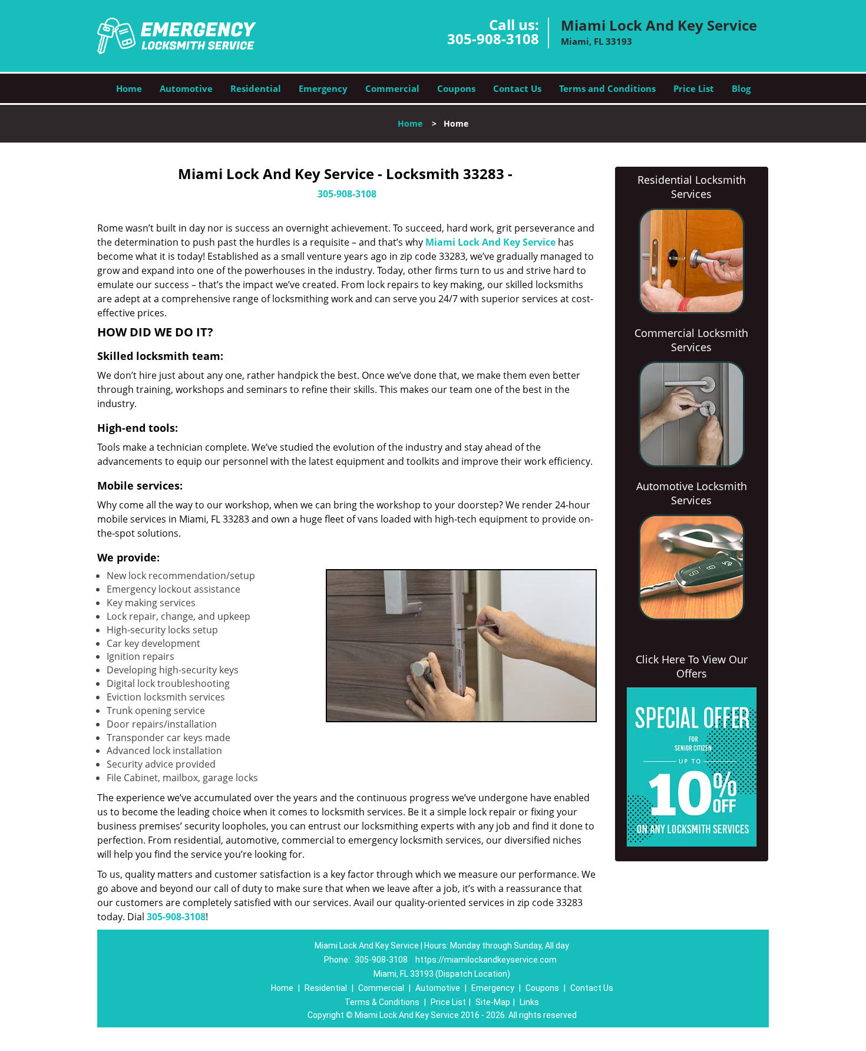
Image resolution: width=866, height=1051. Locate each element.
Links (529, 1002)
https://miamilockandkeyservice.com (486, 959)
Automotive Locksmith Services (691, 493)
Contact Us (517, 88)
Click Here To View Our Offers (692, 666)
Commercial (392, 88)
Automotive (186, 88)
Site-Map (492, 1002)
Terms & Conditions (382, 1002)
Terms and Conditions (607, 88)
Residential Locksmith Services (691, 187)
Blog (741, 88)
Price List (693, 88)
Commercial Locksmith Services (691, 340)
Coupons (456, 88)
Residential (255, 88)
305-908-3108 (493, 38)
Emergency (323, 88)
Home (129, 88)
